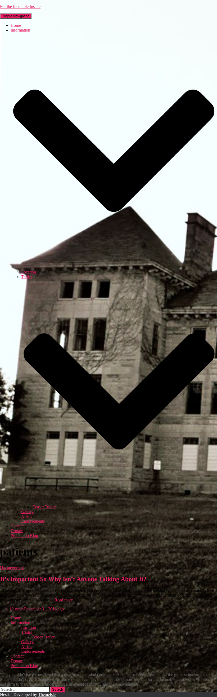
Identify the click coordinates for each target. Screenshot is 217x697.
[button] (114, 267)
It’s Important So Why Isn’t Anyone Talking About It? (73, 579)
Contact (17, 526)
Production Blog (24, 535)
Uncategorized (12, 568)
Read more (63, 600)
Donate (17, 530)
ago (37, 609)
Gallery (27, 511)
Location (28, 272)
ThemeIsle (47, 694)
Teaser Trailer (44, 507)
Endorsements (33, 521)
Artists (26, 516)
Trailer (26, 632)
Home (16, 25)
